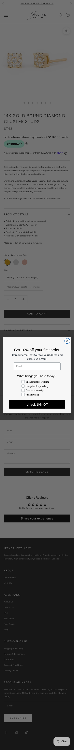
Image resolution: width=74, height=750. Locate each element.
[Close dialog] (67, 341)
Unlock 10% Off (37, 404)
